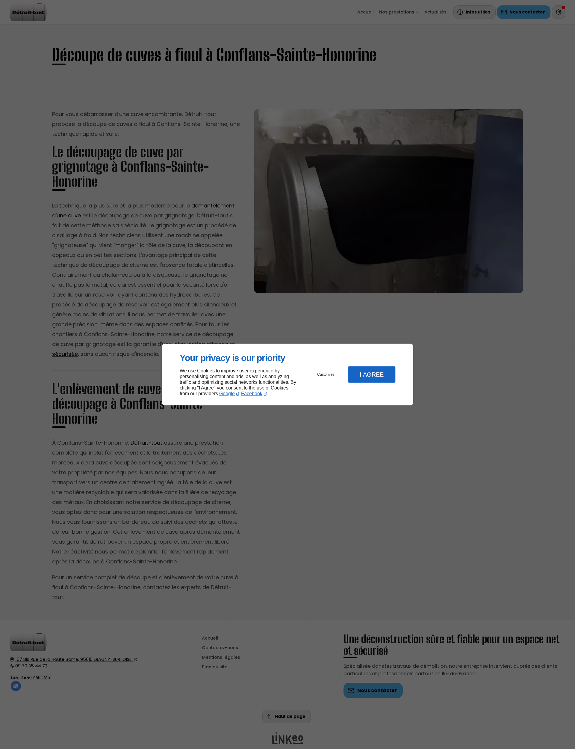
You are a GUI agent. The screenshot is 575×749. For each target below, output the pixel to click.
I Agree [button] (372, 374)
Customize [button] (326, 374)
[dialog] (287, 375)
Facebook (251, 393)
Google (227, 393)
